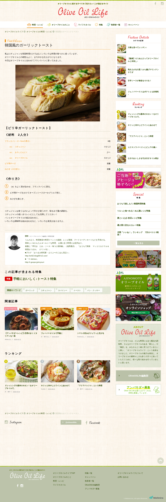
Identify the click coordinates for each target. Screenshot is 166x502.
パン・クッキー (93, 290)
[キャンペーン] (138, 259)
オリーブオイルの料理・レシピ (39, 32)
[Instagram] (162, 3)
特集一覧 (88, 473)
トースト (77, 290)
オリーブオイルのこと (61, 25)
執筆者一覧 (115, 25)
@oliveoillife (71, 422)
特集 (101, 25)
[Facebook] (155, 3)
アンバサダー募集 (92, 489)
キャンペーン (133, 25)
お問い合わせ (123, 477)
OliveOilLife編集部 (138, 375)
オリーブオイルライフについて (130, 473)
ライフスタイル (84, 25)
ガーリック (29, 290)
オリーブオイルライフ (14, 32)
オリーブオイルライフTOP (64, 473)
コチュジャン (46, 290)
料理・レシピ (37, 25)
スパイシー (62, 290)
